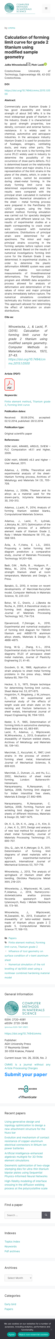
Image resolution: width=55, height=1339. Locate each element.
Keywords (11, 1246)
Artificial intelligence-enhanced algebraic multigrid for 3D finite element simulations (24, 1157)
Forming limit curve (18, 404)
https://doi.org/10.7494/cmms (23, 1033)
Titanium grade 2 (28, 946)
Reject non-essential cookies (33, 1334)
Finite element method (18, 401)
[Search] (46, 1215)
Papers (12, 938)
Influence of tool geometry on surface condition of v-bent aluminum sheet (26, 956)
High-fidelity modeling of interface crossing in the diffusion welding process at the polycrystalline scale (26, 1185)
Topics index (12, 1241)
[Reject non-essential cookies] (51, 1329)
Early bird (10, 1304)
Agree (12, 1334)
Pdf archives (12, 1251)
